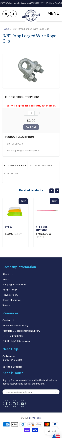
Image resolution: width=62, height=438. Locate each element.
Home (5, 28)
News (5, 279)
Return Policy (10, 289)
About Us (7, 274)
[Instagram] (14, 403)
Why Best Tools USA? (41, 165)
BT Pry (8, 227)
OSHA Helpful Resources (16, 341)
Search (6, 305)
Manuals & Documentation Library (21, 330)
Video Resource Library (15, 325)
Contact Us (8, 320)
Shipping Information (14, 284)
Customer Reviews (15, 165)
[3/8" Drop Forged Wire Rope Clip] (31, 70)
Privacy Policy (10, 294)
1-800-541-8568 (12, 359)
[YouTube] (22, 403)
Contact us (11, 173)
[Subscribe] (55, 392)
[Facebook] (6, 403)
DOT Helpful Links (12, 335)
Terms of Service (11, 299)
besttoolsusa (35, 417)
